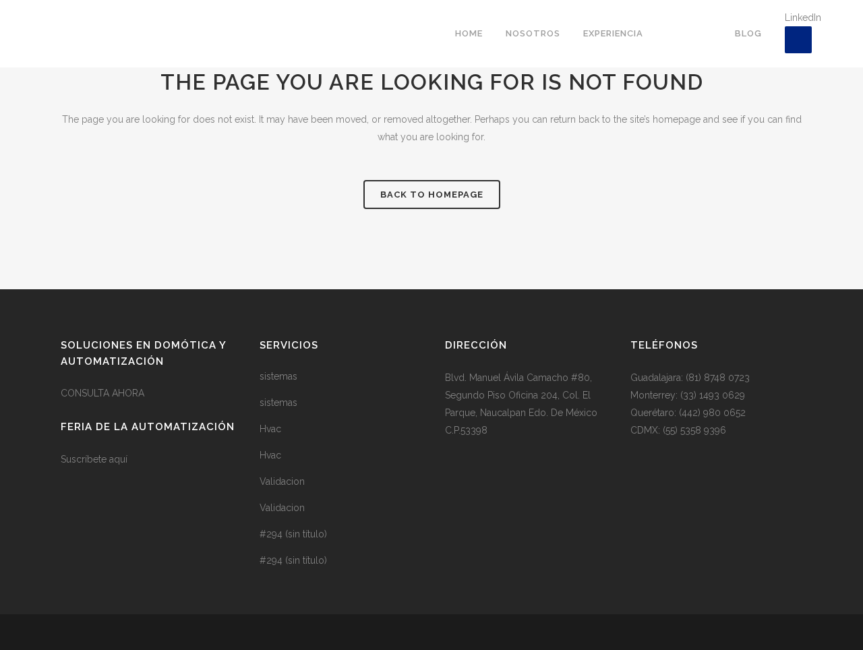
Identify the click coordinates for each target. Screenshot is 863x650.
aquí (118, 459)
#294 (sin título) (293, 534)
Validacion (282, 481)
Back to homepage (431, 194)
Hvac (270, 428)
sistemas (278, 376)
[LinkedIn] (798, 39)
